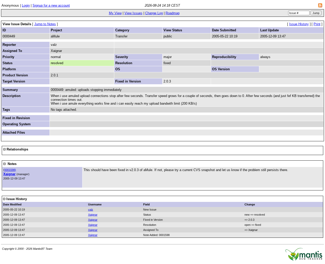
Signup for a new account (51, 5)
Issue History (299, 24)
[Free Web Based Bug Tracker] (303, 259)
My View (115, 13)
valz (90, 209)
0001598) (10, 169)
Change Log (154, 13)
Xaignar (9, 174)
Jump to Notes (45, 24)
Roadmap (173, 13)
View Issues (133, 13)
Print (317, 24)
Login (26, 5)
